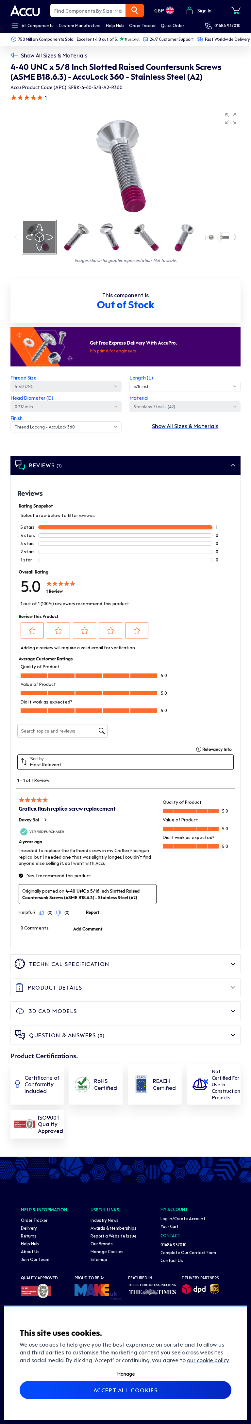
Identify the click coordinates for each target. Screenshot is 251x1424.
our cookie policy (208, 1360)
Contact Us (171, 1260)
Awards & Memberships (114, 1227)
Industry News (105, 1220)
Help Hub (30, 1243)
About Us (30, 1251)
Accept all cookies (125, 1390)
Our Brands (102, 1243)
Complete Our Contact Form (188, 1252)
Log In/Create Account (182, 1218)
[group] (125, 164)
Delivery (29, 1227)
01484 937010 (227, 25)
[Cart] (236, 10)
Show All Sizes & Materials (54, 55)
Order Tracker (34, 1220)
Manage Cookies (107, 1251)
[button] (231, 118)
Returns (29, 1235)
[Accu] (25, 10)
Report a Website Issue (114, 1235)
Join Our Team (35, 1259)
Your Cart (169, 1226)
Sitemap (99, 1259)
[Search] (135, 10)
